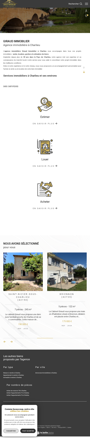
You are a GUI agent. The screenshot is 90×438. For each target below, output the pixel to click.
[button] (11, 342)
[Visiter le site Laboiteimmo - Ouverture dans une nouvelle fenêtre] (45, 432)
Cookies (69, 427)
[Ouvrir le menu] (86, 4)
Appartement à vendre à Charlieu (13, 375)
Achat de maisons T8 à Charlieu (16, 391)
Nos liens (54, 427)
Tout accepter (28, 431)
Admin (48, 427)
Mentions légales (40, 427)
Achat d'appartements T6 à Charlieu (18, 395)
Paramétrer (11, 431)
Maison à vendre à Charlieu (11, 373)
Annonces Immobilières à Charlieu (46, 373)
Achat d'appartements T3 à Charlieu (18, 393)
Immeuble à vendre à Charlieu (12, 378)
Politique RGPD (62, 427)
